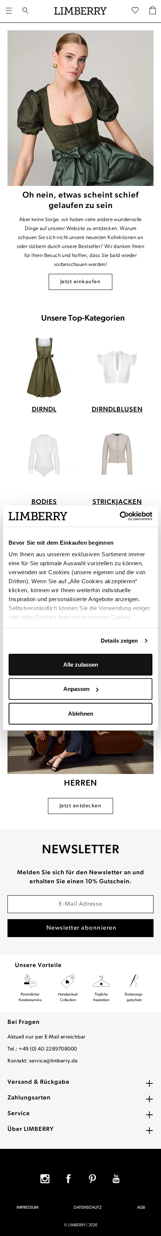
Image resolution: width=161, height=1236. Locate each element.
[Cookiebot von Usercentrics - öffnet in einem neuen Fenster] (119, 516)
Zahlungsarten (29, 1098)
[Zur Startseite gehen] (80, 11)
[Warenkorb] (152, 11)
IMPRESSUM (27, 1208)
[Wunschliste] (135, 11)
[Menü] (8, 11)
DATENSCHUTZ (87, 1208)
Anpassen (76, 689)
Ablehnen (80, 713)
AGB (141, 1208)
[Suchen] (25, 11)
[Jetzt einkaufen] (80, 108)
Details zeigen (119, 640)
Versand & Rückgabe (38, 1082)
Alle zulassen (80, 664)
